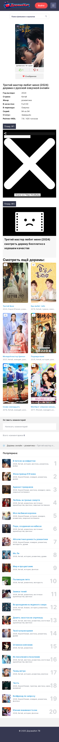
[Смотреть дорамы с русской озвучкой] (17, 5)
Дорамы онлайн (14, 445)
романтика (29, 445)
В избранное (30, 76)
